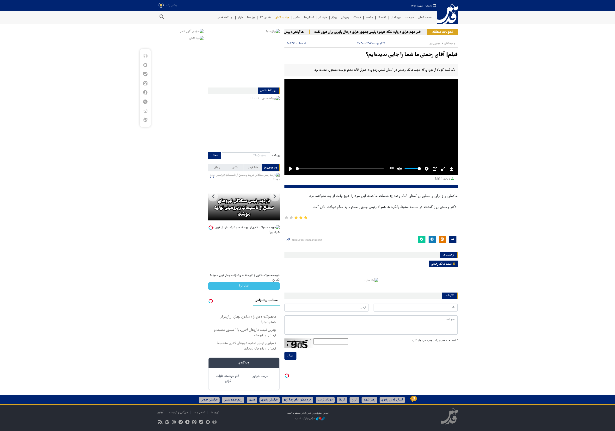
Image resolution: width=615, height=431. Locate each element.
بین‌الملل (395, 17)
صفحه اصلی (425, 17)
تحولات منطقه (442, 32)
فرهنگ (357, 17)
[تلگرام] (145, 102)
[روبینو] (145, 65)
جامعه (369, 17)
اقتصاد (382, 17)
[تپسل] (286, 375)
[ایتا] (145, 83)
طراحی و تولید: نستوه (305, 418)
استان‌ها (309, 17)
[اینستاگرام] (145, 111)
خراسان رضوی (269, 400)
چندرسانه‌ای (282, 17)
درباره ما (215, 412)
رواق (334, 17)
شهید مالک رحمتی (441, 264)
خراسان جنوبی (209, 400)
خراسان (322, 17)
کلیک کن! (244, 286)
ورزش (345, 17)
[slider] (340, 168)
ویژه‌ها (251, 17)
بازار (240, 17)
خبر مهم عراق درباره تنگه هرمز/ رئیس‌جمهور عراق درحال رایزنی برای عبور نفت (374, 32)
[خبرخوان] (160, 423)
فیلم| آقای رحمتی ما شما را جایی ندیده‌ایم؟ (412, 55)
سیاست (409, 17)
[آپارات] (145, 120)
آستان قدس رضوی (392, 400)
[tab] (271, 167)
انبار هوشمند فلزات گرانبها (227, 379)
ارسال (290, 356)
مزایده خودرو (260, 376)
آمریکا (342, 400)
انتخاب (214, 156)
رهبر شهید (369, 400)
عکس (296, 17)
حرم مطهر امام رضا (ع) (297, 400)
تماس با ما (199, 412)
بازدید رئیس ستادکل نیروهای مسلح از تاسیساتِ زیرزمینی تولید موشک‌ (244, 208)
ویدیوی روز (435, 43)
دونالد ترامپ (325, 400)
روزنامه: (275, 156)
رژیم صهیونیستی (233, 400)
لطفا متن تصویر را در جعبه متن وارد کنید (435, 341)
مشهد (252, 400)
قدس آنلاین (447, 14)
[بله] (145, 74)
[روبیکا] (145, 56)
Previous (275, 196)
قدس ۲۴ (265, 17)
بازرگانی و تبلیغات (178, 412)
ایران (354, 400)
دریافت (442, 179)
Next (213, 196)
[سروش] (145, 92)
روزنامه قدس (224, 17)
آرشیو (160, 412)
